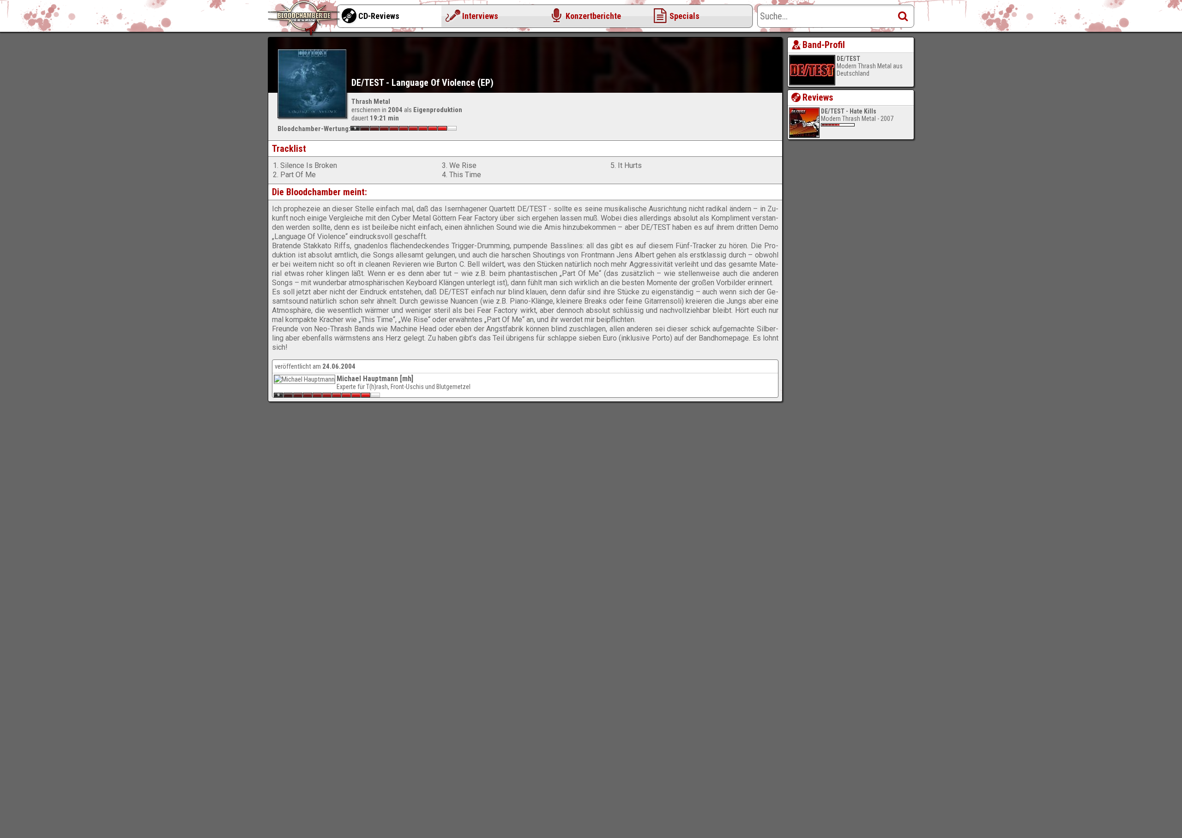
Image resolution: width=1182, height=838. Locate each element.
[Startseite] (305, 18)
